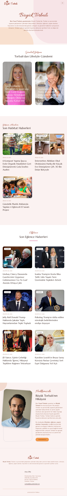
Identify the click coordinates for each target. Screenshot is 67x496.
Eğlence (7, 249)
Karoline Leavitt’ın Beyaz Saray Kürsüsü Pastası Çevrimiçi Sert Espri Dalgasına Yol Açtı (49, 360)
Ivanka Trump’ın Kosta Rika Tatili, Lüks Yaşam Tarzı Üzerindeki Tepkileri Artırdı (48, 277)
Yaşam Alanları (9, 135)
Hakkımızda (42, 439)
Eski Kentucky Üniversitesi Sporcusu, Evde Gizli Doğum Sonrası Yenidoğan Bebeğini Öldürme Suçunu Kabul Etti (17, 93)
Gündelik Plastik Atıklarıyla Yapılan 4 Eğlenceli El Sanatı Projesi (16, 207)
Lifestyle (9, 82)
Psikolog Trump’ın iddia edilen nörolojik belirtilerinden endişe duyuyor (49, 320)
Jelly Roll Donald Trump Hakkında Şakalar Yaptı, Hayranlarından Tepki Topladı (17, 320)
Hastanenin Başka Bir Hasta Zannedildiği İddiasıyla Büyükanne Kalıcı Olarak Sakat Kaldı (49, 95)
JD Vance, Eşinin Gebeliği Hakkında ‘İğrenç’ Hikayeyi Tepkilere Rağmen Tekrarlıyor (17, 360)
